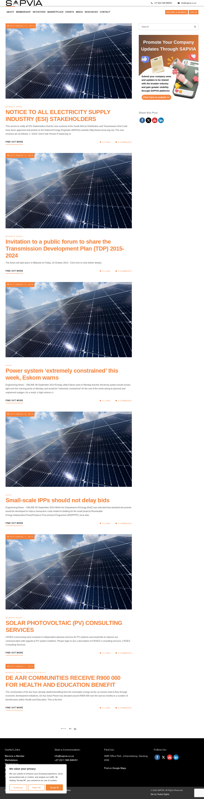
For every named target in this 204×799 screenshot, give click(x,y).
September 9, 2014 (21, 155)
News (9, 365)
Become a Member (177, 12)
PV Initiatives (12, 764)
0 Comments (125, 142)
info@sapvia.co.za (64, 756)
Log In (193, 12)
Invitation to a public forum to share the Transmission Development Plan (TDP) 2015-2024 (65, 248)
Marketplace (11, 760)
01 (70, 729)
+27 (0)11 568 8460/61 (66, 760)
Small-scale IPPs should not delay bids (57, 500)
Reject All (36, 787)
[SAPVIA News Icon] (168, 72)
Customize (18, 787)
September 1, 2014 (21, 537)
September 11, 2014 (22, 26)
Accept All (54, 787)
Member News (14, 107)
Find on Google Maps (115, 768)
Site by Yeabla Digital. (160, 794)
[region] (36, 778)
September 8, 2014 (21, 414)
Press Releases (36, 673)
